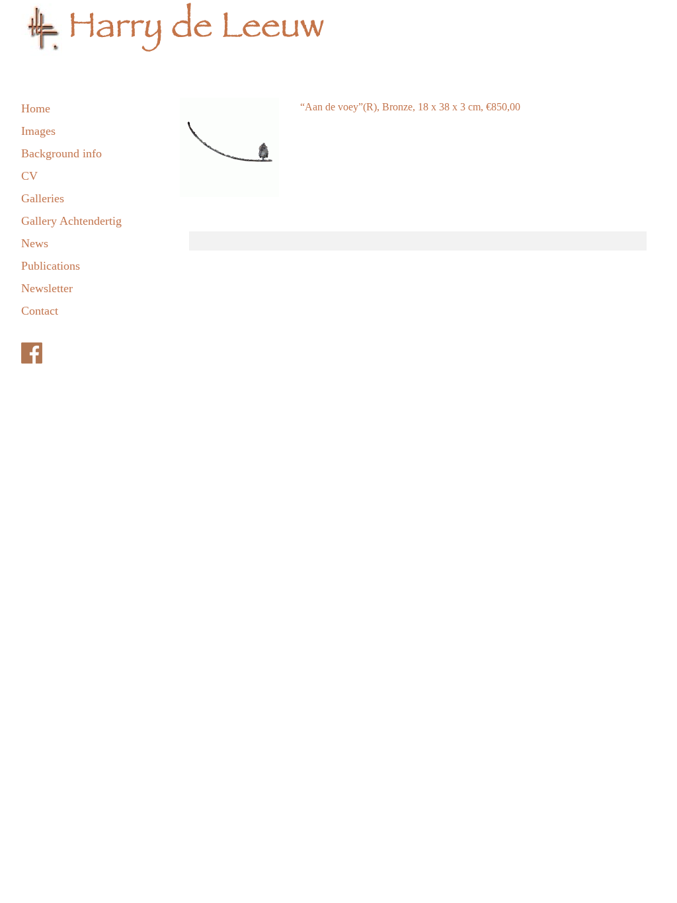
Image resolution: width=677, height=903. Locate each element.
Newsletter (47, 288)
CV (29, 175)
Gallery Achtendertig (71, 220)
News (34, 243)
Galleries (42, 198)
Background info (61, 153)
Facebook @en (100, 353)
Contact (39, 310)
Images (38, 130)
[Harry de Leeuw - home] (338, 33)
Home (35, 108)
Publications (50, 265)
